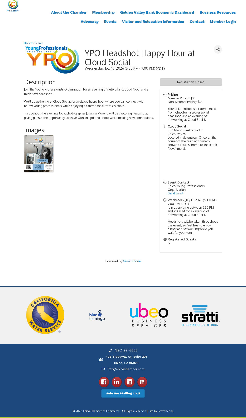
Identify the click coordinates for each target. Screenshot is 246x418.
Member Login (223, 21)
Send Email (175, 193)
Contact (197, 21)
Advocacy (90, 21)
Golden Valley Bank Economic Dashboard (157, 12)
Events (110, 21)
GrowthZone (132, 261)
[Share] (218, 49)
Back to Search (33, 43)
